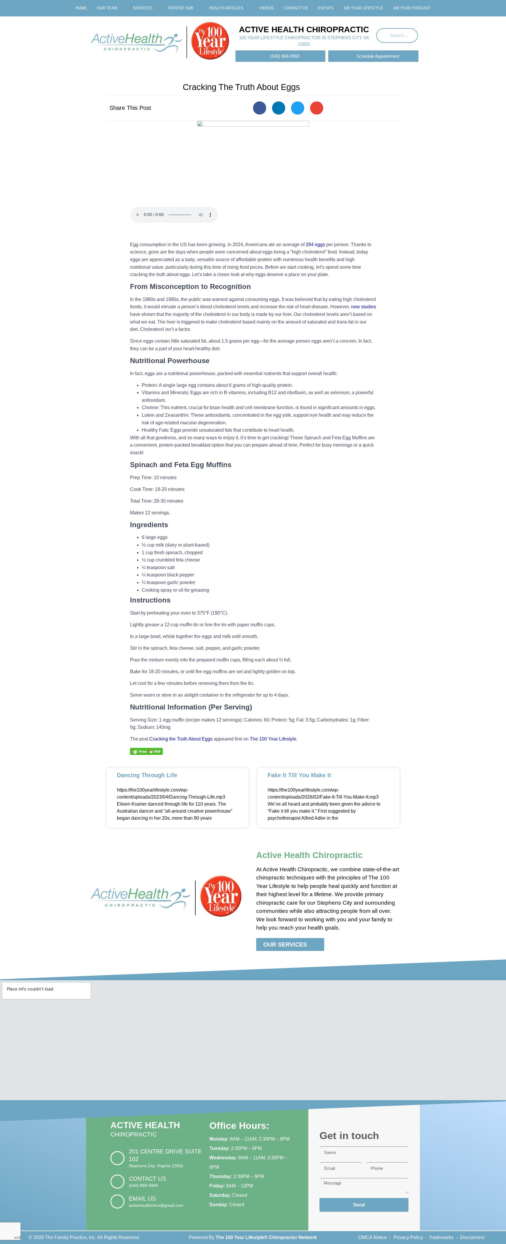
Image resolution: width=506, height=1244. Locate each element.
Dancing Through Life (147, 775)
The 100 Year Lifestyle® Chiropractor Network (266, 1237)
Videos (266, 8)
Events (326, 8)
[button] (259, 108)
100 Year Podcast (411, 8)
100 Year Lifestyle (363, 8)
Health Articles (226, 8)
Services (143, 8)
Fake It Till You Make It (299, 775)
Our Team (107, 8)
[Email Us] (117, 1201)
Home (81, 8)
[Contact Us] (117, 1182)
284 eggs (315, 244)
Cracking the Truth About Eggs (181, 738)
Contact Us (296, 8)
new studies (363, 306)
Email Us (142, 1198)
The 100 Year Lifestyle (273, 738)
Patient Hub (180, 8)
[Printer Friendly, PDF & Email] (146, 750)
